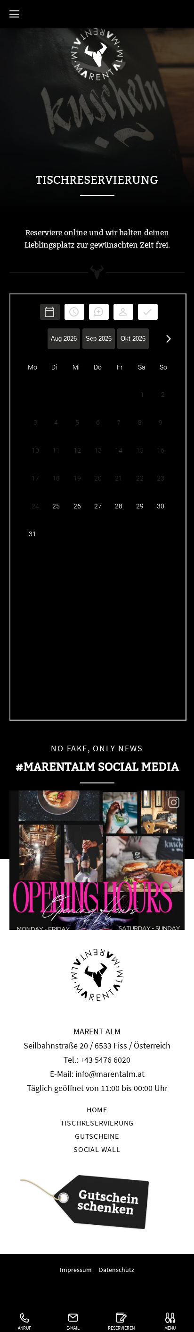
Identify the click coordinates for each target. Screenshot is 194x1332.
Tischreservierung (97, 1122)
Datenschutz (116, 1269)
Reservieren (121, 1328)
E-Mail (73, 1328)
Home (97, 12)
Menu (170, 1328)
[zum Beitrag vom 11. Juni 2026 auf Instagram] (97, 860)
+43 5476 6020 (105, 1059)
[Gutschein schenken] (97, 1204)
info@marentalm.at (110, 1073)
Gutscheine (97, 1136)
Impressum (76, 1269)
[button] (14, 14)
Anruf (24, 1328)
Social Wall (97, 1149)
